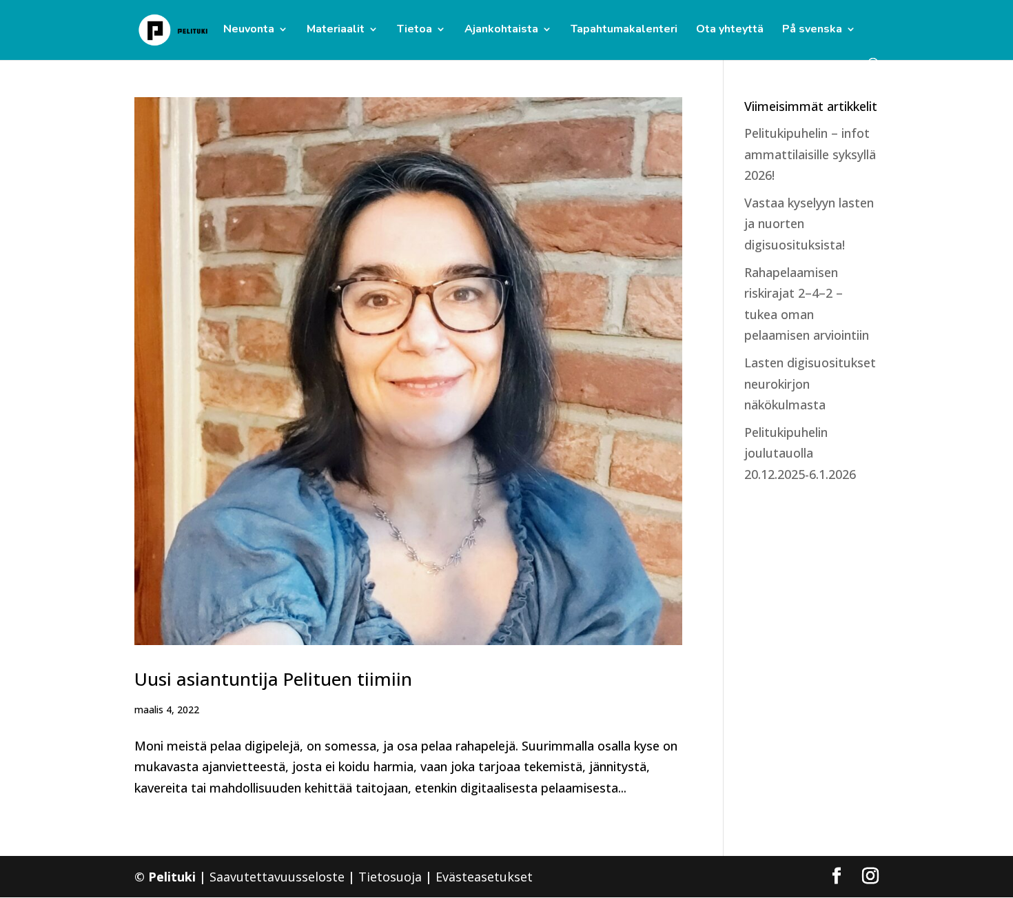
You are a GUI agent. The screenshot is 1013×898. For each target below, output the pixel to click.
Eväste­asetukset (484, 876)
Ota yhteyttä (730, 30)
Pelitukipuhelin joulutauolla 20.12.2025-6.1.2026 (800, 453)
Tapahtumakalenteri (624, 30)
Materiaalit (336, 30)
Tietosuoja (390, 876)
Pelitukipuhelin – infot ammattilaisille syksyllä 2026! (810, 154)
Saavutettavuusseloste (277, 876)
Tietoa (414, 30)
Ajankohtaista (501, 30)
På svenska (812, 30)
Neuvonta (248, 30)
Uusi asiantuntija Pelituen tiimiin (273, 678)
